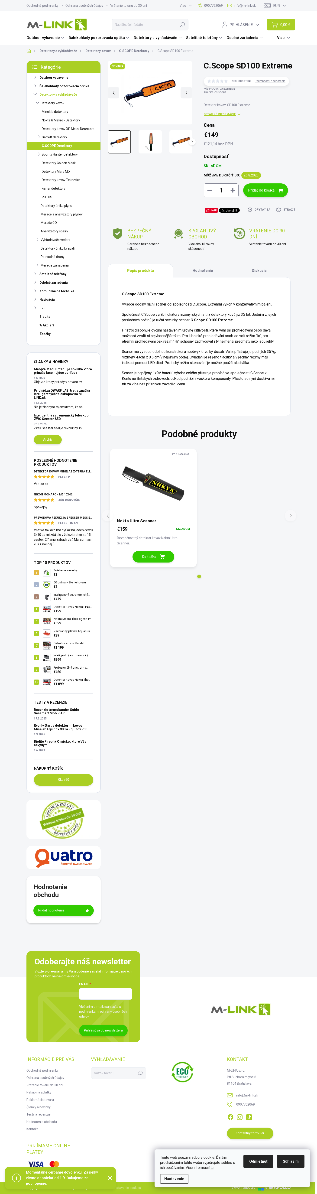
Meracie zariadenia (55, 265)
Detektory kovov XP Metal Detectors (68, 129)
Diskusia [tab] (259, 270)
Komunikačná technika (56, 291)
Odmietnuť (258, 1161)
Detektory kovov (52, 103)
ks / (63, 779)
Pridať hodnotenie (51, 910)
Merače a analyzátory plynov (62, 214)
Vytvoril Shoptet (243, 1187)
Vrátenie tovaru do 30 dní (128, 5)
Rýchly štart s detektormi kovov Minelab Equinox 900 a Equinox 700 (60, 727)
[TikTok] (249, 1116)
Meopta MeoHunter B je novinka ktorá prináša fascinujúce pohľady (63, 370)
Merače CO (49, 222)
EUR (276, 5)
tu (211, 1167)
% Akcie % (47, 325)
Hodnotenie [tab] (203, 270)
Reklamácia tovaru (40, 1100)
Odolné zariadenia (53, 282)
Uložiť (213, 210)
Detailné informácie (220, 114)
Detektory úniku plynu (56, 206)
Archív (47, 439)
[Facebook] (230, 1116)
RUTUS (47, 197)
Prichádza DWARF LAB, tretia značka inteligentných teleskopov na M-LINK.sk (62, 394)
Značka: (215, 92)
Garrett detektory (54, 137)
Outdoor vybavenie (53, 77)
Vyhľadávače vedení (55, 240)
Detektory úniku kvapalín (58, 248)
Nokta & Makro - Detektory (61, 120)
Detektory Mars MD (56, 171)
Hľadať (182, 24)
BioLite (44, 317)
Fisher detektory (53, 188)
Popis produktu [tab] (140, 270)
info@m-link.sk (247, 1095)
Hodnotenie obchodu (41, 1122)
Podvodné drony (53, 257)
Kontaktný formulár (250, 1133)
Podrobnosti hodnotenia (270, 81)
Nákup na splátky (38, 1092)
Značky (45, 334)
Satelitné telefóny (52, 274)
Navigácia (47, 299)
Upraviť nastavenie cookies (121, 1188)
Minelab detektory (55, 112)
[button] (199, 576)
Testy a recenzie (38, 1114)
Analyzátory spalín (54, 231)
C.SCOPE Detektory (57, 146)
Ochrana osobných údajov (84, 5)
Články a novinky (38, 1107)
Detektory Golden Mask (59, 163)
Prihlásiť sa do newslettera (103, 1030)
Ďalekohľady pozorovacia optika (64, 86)
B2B (42, 308)
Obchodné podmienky (42, 5)
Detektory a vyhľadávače (58, 94)
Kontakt (32, 1129)
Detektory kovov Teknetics (61, 180)
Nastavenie (174, 1179)
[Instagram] (239, 1116)
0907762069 (245, 1104)
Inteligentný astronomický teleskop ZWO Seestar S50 (61, 417)
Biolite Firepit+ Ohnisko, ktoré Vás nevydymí (60, 743)
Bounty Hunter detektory (60, 154)
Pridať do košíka (261, 190)
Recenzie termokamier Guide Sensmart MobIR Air (56, 711)
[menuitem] (45, 38)
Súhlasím (291, 1161)
